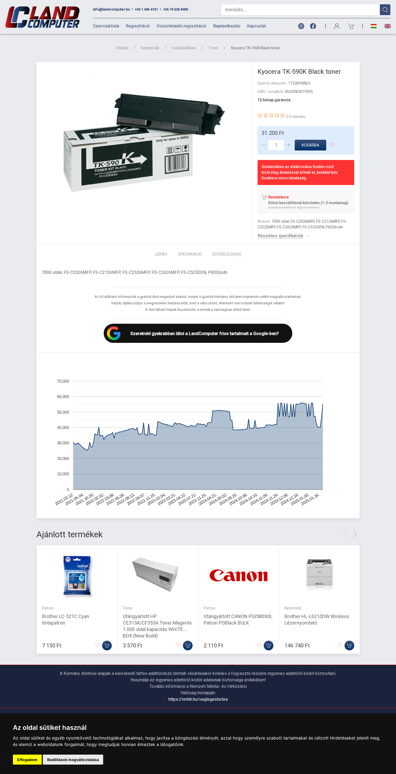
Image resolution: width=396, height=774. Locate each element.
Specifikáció (190, 254)
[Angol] (386, 26)
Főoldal (122, 48)
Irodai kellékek (184, 48)
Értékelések (227, 254)
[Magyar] (374, 26)
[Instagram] (301, 26)
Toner (213, 48)
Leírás (161, 254)
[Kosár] (351, 26)
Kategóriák (150, 48)
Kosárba (310, 145)
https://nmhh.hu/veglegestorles (198, 699)
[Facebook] (314, 26)
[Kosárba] (107, 645)
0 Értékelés (295, 116)
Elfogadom (27, 759)
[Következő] (355, 534)
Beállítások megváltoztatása (73, 759)
